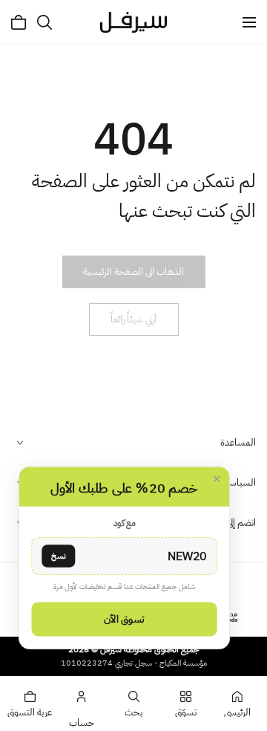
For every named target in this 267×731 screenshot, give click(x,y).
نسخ (58, 555)
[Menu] (249, 22)
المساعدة (238, 442)
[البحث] (44, 22)
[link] (133, 272)
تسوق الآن (124, 618)
